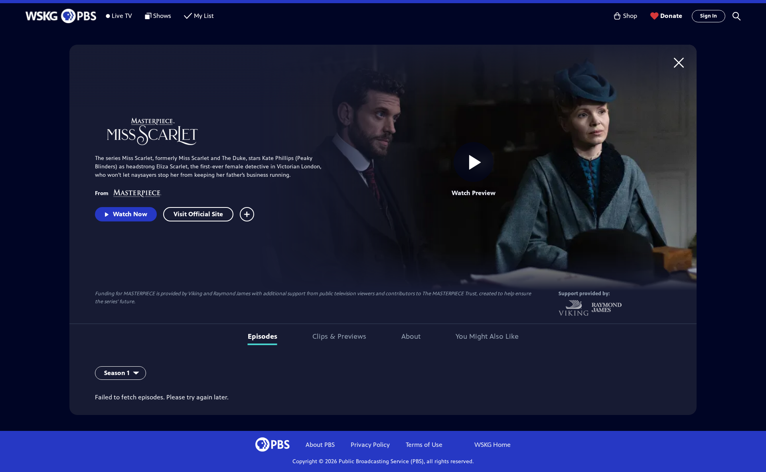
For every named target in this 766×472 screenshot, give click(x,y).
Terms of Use (424, 444)
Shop (630, 16)
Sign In (708, 16)
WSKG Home (492, 444)
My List (204, 16)
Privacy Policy (370, 444)
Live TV (122, 16)
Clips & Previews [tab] (339, 336)
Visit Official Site (198, 214)
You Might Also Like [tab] (487, 336)
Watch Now (130, 214)
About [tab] (411, 336)
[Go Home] (679, 62)
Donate (671, 16)
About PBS (320, 444)
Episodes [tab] (262, 336)
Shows (162, 16)
